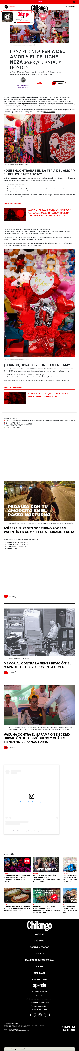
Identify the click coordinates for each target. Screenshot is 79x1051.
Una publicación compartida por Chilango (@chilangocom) (32, 831)
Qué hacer (39, 83)
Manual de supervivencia (39, 960)
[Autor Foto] (23, 79)
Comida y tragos (39, 947)
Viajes (39, 966)
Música (35, 904)
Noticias (35, 873)
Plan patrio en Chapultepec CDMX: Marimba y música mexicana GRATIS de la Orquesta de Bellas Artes (46, 909)
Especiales (39, 973)
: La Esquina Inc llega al (48, 395)
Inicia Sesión (71, 6)
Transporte (66, 873)
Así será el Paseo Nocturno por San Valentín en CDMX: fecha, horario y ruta (39, 530)
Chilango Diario (39, 979)
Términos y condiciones (39, 1006)
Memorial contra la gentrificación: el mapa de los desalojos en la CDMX (37, 665)
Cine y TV (39, 954)
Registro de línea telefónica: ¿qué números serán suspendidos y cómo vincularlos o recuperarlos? (46, 878)
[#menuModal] (6, 7)
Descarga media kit (39, 992)
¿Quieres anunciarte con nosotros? (39, 999)
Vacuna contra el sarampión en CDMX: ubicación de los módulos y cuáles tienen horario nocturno (37, 738)
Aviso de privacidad (39, 1010)
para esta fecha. (49, 112)
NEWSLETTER (12, 6)
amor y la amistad (25, 104)
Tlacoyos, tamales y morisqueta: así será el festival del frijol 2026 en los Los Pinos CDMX (17, 908)
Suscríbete (39, 995)
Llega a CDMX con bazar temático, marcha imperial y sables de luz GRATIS (49, 212)
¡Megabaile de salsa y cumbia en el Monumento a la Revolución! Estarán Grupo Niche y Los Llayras (17, 878)
